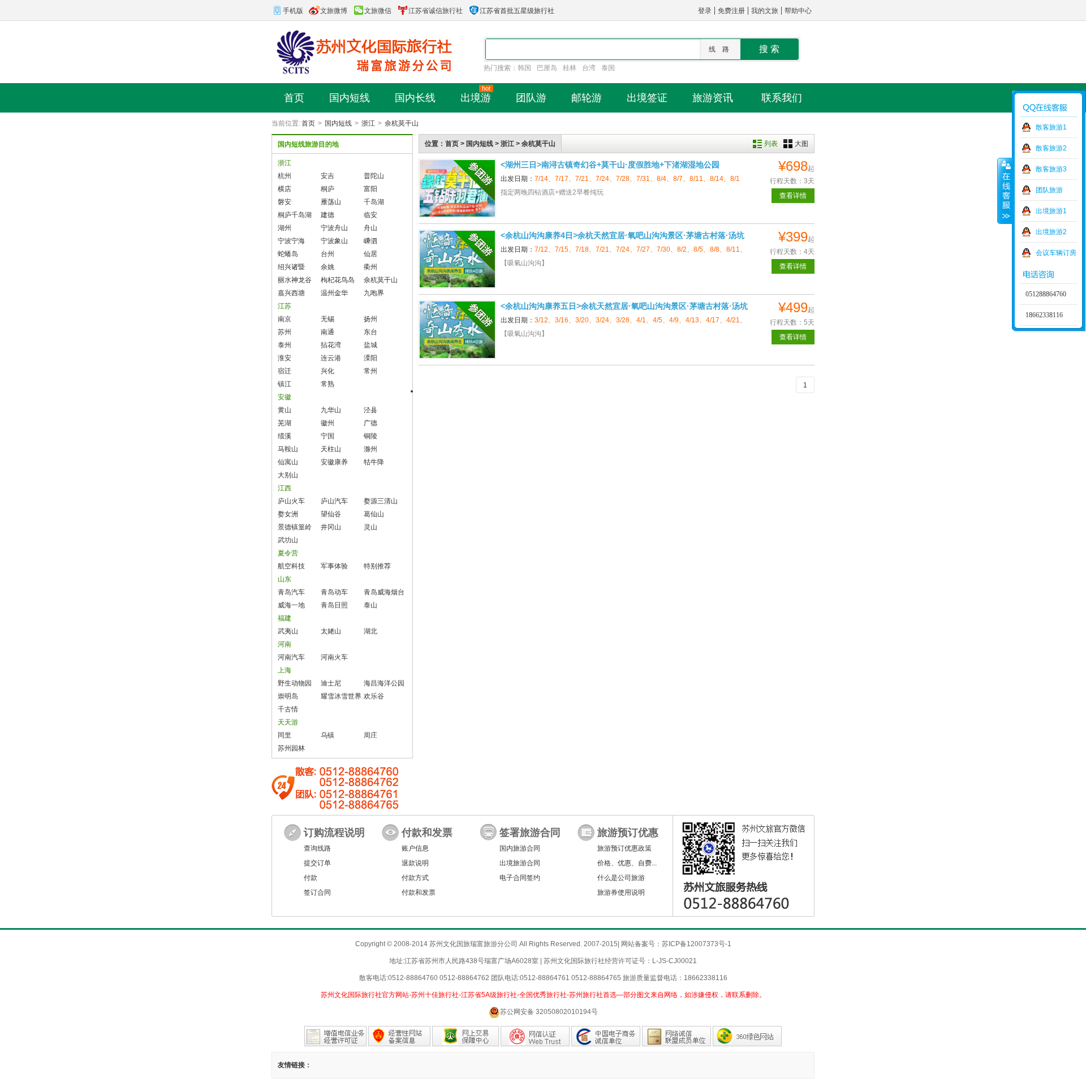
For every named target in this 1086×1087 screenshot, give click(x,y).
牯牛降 (374, 462)
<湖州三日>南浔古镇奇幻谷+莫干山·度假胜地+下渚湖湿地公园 (610, 164)
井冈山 (331, 527)
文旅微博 (333, 11)
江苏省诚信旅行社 (435, 11)
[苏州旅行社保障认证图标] (465, 1036)
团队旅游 (1049, 190)
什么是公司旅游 (621, 878)
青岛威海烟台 (384, 592)
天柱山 (331, 449)
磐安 (284, 202)
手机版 (293, 11)
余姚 (327, 267)
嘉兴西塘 (291, 293)
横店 (284, 189)
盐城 (370, 345)
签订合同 (317, 892)
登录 (705, 11)
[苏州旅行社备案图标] (399, 1036)
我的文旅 (764, 11)
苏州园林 (291, 748)
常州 (370, 371)
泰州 (284, 345)
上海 (284, 670)
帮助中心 (798, 11)
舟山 (370, 228)
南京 (284, 319)
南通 (327, 332)
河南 (284, 644)
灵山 (370, 527)
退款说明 (415, 863)
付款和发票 (419, 892)
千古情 (288, 709)
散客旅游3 (1051, 169)
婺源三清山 (381, 501)
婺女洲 (288, 514)
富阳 (370, 189)
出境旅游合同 (519, 863)
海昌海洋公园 (384, 683)
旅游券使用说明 (621, 892)
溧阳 (370, 358)
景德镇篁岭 (295, 527)
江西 (284, 488)
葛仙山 (374, 514)
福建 (284, 618)
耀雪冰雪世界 (341, 696)
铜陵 (370, 436)
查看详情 (793, 196)
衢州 (370, 267)
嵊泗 (370, 241)
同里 (284, 735)
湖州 (284, 228)
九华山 (331, 410)
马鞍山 (288, 449)
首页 (308, 123)
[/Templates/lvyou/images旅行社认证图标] (335, 1036)
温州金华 (334, 293)
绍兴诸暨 (291, 267)
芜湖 (284, 423)
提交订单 (317, 863)
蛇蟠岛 (288, 254)
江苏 (284, 306)
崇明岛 (288, 696)
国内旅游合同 (519, 848)
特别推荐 (377, 566)
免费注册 (731, 11)
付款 (310, 878)
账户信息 (415, 848)
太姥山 (331, 631)
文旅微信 (377, 11)
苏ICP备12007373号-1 (696, 944)
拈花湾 (331, 345)
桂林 (569, 68)
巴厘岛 (547, 68)
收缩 (1005, 190)
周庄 (370, 735)
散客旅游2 (1051, 148)
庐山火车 (291, 501)
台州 (327, 254)
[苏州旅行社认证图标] (676, 1036)
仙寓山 (288, 462)
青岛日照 (334, 605)
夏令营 (288, 553)
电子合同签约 (519, 878)
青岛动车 (334, 592)
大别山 (288, 475)
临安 (370, 215)
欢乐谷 (374, 696)
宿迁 (284, 371)
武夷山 (288, 631)
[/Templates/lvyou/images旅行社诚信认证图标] (605, 1036)
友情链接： (295, 1065)
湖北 (370, 631)
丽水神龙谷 (295, 280)
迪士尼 (331, 683)
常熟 (327, 384)
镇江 (284, 384)
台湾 (589, 68)
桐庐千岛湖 (295, 215)
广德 (370, 423)
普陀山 (374, 176)
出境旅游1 (1051, 211)
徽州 (327, 423)
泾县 (370, 410)
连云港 (331, 358)
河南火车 (334, 657)
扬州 (370, 319)
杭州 (284, 176)
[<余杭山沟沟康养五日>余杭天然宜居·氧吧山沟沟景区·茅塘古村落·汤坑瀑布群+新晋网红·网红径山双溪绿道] (457, 329)
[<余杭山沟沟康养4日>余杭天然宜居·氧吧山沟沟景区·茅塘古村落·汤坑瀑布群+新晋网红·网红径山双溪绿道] (457, 259)
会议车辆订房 (1056, 253)
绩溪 (284, 436)
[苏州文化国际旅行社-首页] (362, 51)
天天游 (288, 722)
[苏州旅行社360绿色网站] (747, 1036)
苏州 (284, 332)
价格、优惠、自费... (627, 863)
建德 (327, 215)
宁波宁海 (291, 241)
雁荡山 (331, 202)
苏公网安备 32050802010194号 (549, 1012)
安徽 (284, 397)
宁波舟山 (334, 228)
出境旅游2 (1051, 232)
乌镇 (327, 735)
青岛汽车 (291, 592)
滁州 (370, 449)
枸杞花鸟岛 (338, 280)
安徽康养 (334, 462)
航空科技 (291, 566)
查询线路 (317, 848)
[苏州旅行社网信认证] (535, 1036)
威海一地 (291, 605)
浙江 (368, 123)
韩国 (524, 68)
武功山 (288, 540)
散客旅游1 (1051, 127)
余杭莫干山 (402, 123)
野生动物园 (295, 683)
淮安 (284, 358)
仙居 (370, 254)
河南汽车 (291, 657)
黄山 (284, 410)
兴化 (327, 371)
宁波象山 (334, 241)
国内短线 (338, 123)
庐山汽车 (334, 501)
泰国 (608, 68)
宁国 (327, 436)
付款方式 (415, 878)
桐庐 (327, 189)
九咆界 (374, 293)
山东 (284, 579)
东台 (370, 332)
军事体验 (334, 566)
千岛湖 (374, 202)
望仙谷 (331, 514)
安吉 (327, 176)
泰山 (370, 605)
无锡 (327, 319)
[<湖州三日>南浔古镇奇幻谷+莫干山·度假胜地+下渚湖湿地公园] (457, 188)
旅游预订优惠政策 (624, 848)
